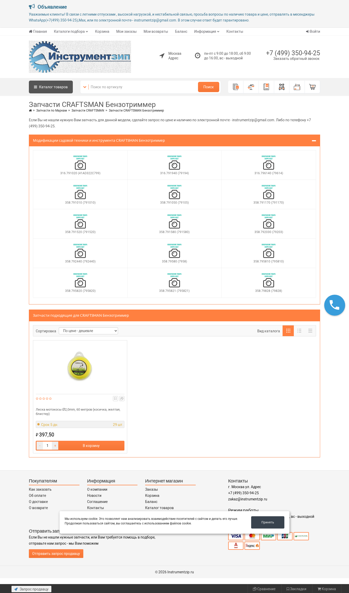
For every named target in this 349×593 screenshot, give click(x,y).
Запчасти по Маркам (51, 110)
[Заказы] (235, 87)
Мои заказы (126, 31)
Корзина (102, 31)
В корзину (91, 446)
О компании (97, 489)
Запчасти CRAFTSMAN (88, 110)
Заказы (151, 489)
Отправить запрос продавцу (56, 554)
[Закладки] (266, 87)
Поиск (208, 87)
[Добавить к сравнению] (121, 398)
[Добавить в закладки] (115, 398)
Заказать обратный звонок (296, 59)
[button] (335, 305)
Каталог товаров (159, 508)
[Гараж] (281, 87)
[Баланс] (297, 87)
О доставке (38, 502)
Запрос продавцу (34, 589)
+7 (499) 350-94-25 (293, 53)
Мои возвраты (156, 31)
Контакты (234, 31)
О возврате (38, 508)
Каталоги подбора (69, 31)
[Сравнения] (251, 87)
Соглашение (97, 502)
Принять (267, 522)
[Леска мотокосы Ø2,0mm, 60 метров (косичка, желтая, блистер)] (80, 366)
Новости (94, 495)
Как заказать (40, 489)
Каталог (53, 87)
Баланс (181, 31)
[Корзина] (312, 87)
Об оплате (37, 495)
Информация (205, 31)
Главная (40, 31)
